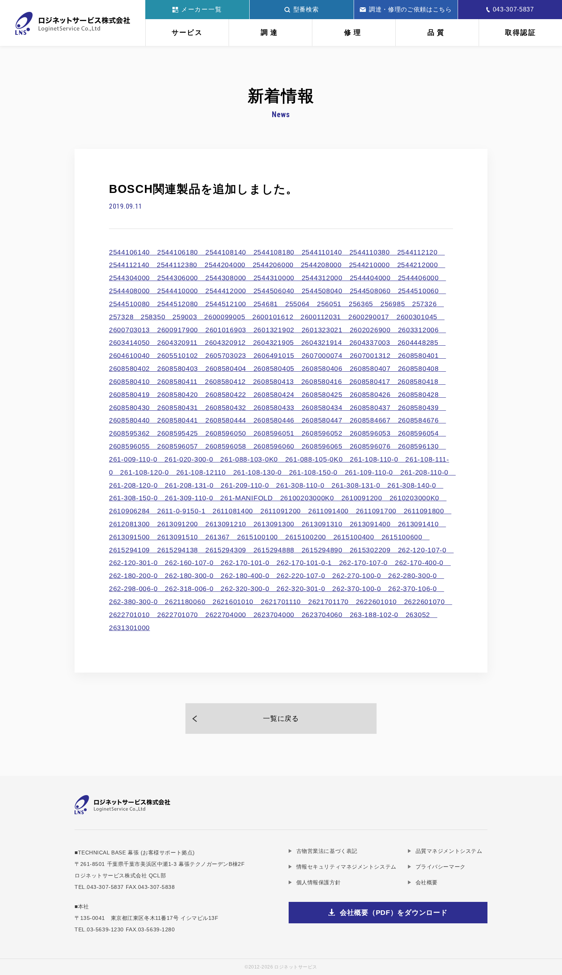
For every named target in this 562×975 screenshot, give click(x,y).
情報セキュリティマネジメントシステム (346, 867)
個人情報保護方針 (318, 882)
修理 (353, 32)
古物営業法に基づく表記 (326, 851)
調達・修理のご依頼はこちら (410, 9)
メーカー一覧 (202, 9)
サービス (187, 32)
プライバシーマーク (441, 867)
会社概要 (427, 882)
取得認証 (520, 32)
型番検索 (306, 9)
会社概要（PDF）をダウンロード (394, 912)
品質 (437, 32)
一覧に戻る (281, 718)
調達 (270, 32)
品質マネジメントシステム (449, 851)
